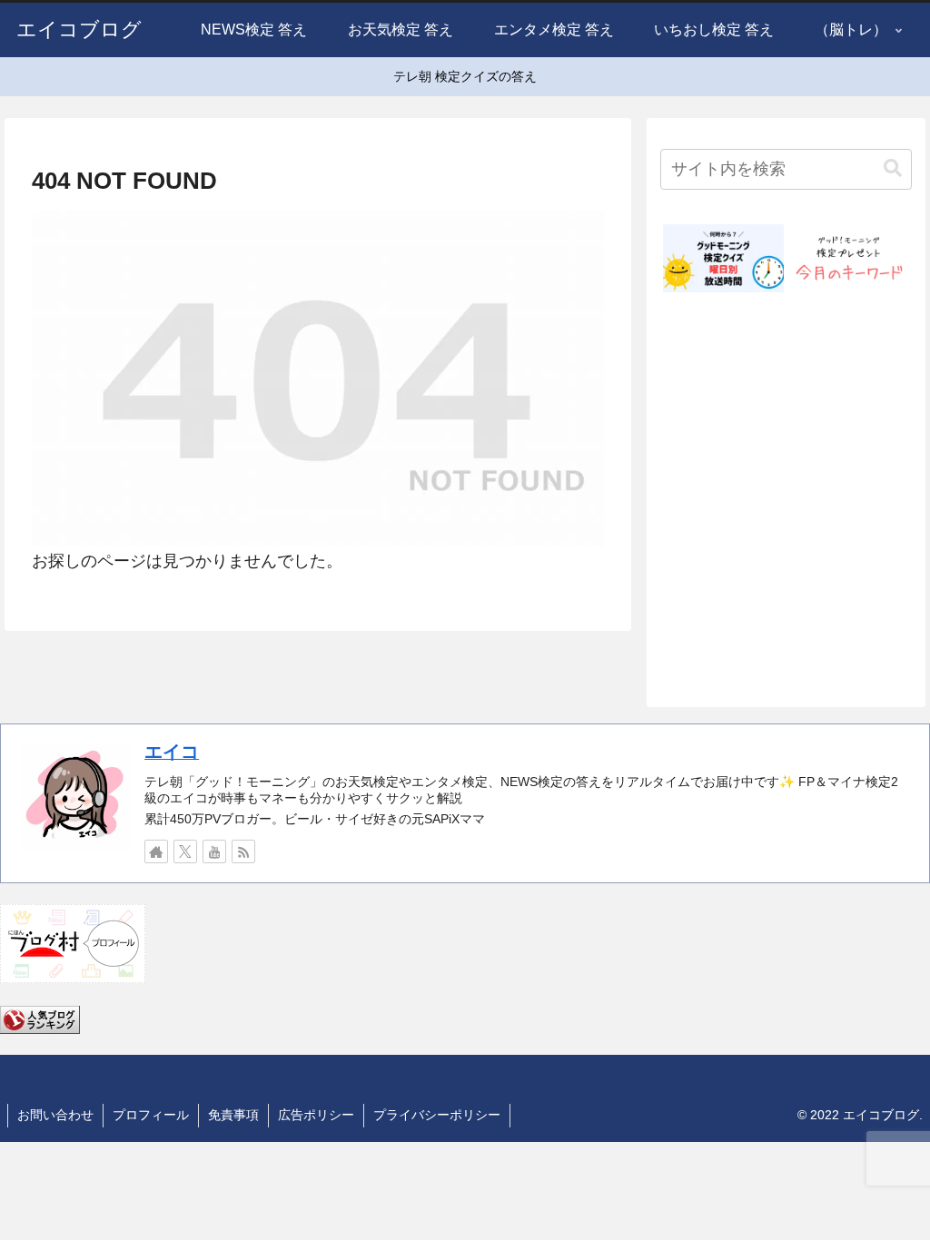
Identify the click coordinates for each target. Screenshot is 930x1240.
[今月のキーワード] (848, 258)
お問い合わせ (55, 1114)
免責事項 (233, 1114)
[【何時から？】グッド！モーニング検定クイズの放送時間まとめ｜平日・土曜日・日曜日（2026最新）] (723, 258)
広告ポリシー (316, 1114)
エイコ (171, 752)
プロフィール (151, 1114)
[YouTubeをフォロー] (214, 851)
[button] (892, 168)
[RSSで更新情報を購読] (243, 851)
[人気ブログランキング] (40, 1018)
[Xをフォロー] (185, 851)
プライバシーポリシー (436, 1114)
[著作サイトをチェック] (156, 851)
